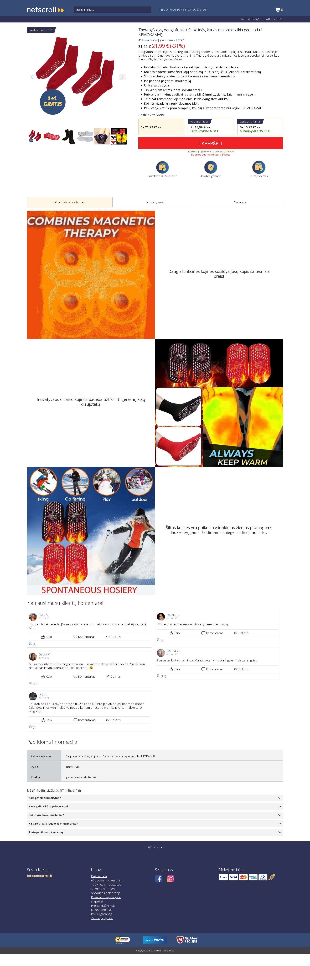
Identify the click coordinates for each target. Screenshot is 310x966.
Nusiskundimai (101, 910)
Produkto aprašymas (70, 202)
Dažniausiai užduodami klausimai (106, 878)
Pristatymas (155, 202)
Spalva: (36, 777)
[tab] (69, 202)
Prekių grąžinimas (103, 905)
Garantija (240, 202)
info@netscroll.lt (272, 19)
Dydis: (35, 767)
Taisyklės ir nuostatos (106, 884)
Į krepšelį (210, 143)
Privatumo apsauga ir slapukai (106, 899)
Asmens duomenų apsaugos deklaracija (106, 891)
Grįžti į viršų (153, 846)
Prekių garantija (102, 914)
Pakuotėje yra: (41, 756)
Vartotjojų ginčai (102, 918)
